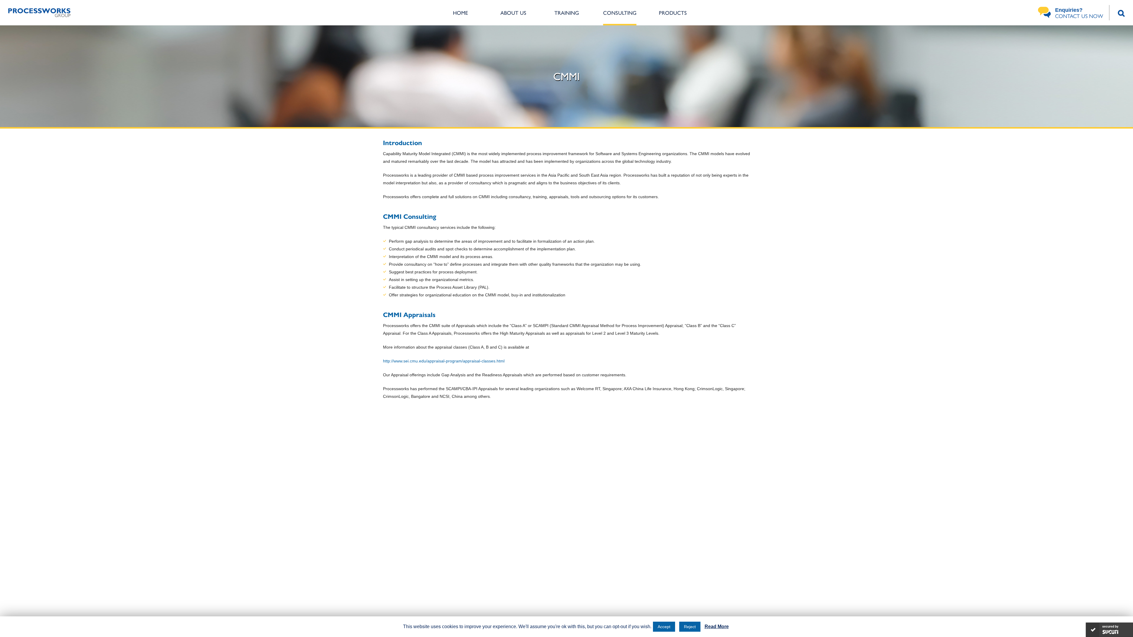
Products (673, 12)
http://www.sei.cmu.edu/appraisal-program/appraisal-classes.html (444, 361)
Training (566, 12)
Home (460, 12)
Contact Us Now (1079, 13)
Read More (717, 626)
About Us (513, 12)
